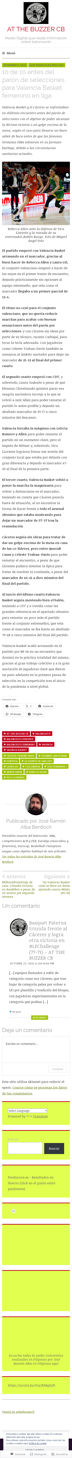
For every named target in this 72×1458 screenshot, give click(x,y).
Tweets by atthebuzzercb (18, 1412)
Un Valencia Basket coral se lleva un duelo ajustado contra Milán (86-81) (54, 884)
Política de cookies (37, 1443)
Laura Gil (12, 766)
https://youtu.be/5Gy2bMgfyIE (31, 1385)
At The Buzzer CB (17, 733)
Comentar (57, 1068)
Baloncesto (43, 733)
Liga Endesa (33, 766)
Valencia (47, 744)
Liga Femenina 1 (57, 766)
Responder (39, 1017)
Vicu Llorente (16, 777)
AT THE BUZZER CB (36, 29)
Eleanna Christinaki (54, 755)
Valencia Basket (17, 749)
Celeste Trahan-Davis (20, 755)
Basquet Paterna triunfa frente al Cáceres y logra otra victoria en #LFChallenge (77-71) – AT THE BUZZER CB (48, 940)
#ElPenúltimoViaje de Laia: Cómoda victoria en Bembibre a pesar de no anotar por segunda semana (18, 885)
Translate (40, 1116)
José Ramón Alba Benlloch (46, 65)
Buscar (13, 1139)
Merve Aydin (14, 772)
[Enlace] (13, 1211)
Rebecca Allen (38, 772)
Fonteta (12, 761)
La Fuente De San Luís (38, 761)
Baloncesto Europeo (20, 739)
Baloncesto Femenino (21, 744)
